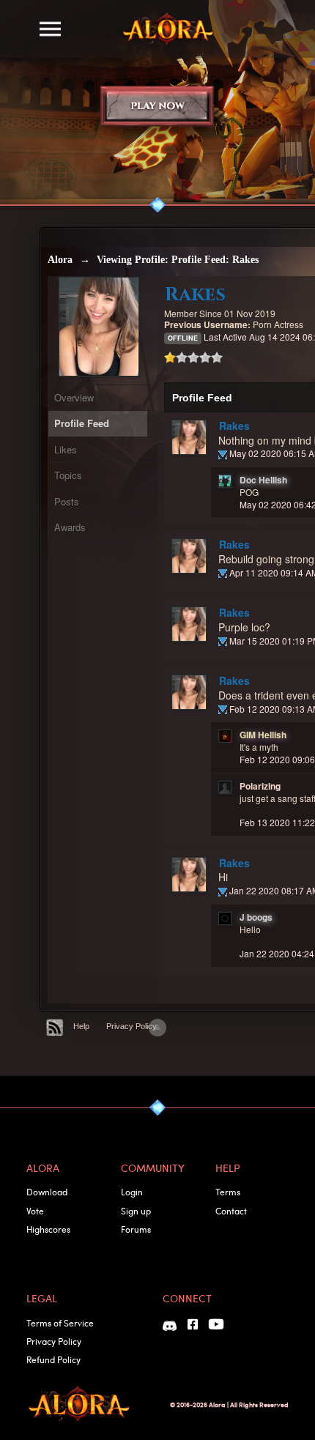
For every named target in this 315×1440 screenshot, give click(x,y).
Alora (60, 259)
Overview (74, 397)
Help (81, 1026)
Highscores (48, 1229)
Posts (66, 501)
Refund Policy (53, 1359)
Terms (227, 1191)
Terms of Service (60, 1322)
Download (46, 1191)
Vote (35, 1210)
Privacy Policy (131, 1026)
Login (132, 1191)
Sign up (136, 1210)
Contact (231, 1210)
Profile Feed (81, 423)
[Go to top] (157, 1027)
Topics (68, 475)
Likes (65, 449)
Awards (70, 527)
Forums (136, 1229)
